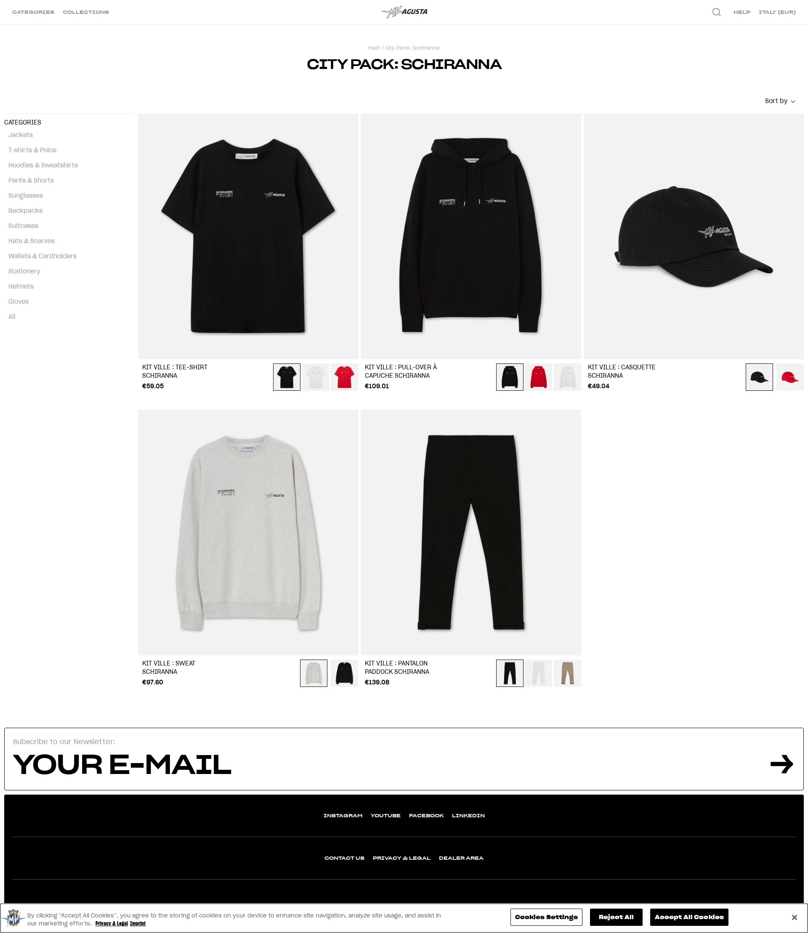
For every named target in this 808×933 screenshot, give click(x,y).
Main (374, 48)
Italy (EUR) (777, 12)
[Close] (794, 917)
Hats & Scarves (31, 241)
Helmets (21, 286)
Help (742, 12)
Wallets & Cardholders (42, 256)
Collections (86, 12)
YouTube (386, 815)
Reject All (616, 917)
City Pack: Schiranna (412, 48)
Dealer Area (461, 858)
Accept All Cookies (689, 917)
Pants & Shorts (31, 180)
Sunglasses (25, 195)
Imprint (138, 924)
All (12, 317)
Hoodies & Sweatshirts (43, 165)
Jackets (20, 135)
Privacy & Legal (402, 858)
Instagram (343, 815)
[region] (404, 918)
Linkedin (468, 815)
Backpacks (25, 211)
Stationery (24, 271)
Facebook (426, 815)
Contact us (344, 858)
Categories (33, 12)
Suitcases (23, 226)
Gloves (18, 301)
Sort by (776, 101)
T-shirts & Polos (32, 150)
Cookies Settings (546, 917)
